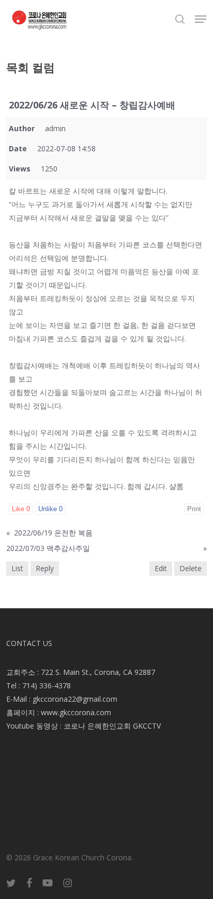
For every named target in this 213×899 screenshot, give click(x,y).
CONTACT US (29, 643)
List (17, 568)
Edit (161, 568)
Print (194, 509)
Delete (190, 568)
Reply (45, 568)
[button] (200, 19)
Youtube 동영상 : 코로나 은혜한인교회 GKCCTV (83, 726)
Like (21, 509)
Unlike (50, 509)
